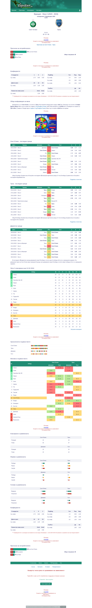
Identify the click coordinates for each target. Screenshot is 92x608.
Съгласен (63, 606)
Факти (40, 563)
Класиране (30, 10)
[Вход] (80, 10)
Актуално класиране (76, 329)
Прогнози (22, 10)
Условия (47, 566)
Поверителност (56, 566)
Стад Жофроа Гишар (40, 106)
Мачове (14, 10)
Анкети (46, 563)
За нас (33, 566)
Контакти (40, 566)
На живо (38, 10)
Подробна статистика (76, 179)
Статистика (33, 563)
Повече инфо (57, 606)
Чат (61, 563)
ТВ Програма (53, 563)
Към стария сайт (46, 584)
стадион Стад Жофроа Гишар (38, 108)
